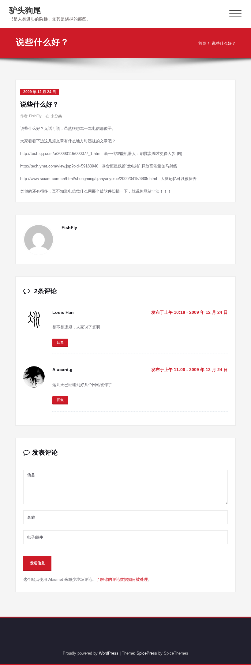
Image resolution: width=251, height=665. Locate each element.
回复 (60, 342)
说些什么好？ (224, 43)
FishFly (35, 116)
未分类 (56, 116)
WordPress (108, 653)
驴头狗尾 (25, 10)
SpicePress (147, 653)
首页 (202, 43)
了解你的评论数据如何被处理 (122, 579)
